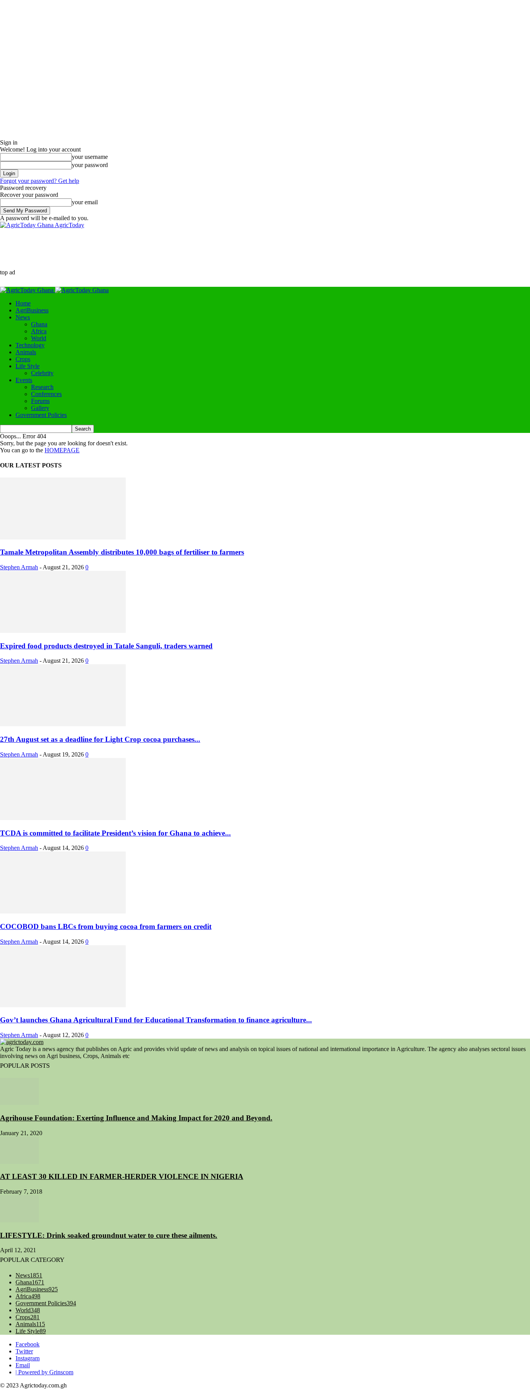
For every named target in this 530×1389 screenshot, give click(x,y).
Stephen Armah (19, 567)
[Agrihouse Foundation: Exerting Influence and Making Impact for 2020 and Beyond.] (19, 1102)
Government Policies (41, 415)
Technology (30, 345)
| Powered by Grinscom (44, 1372)
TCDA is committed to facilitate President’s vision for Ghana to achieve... (115, 833)
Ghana (39, 324)
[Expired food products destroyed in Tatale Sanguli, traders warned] (63, 630)
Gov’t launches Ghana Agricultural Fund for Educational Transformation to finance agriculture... (156, 1020)
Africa (39, 331)
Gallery (40, 408)
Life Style (28, 366)
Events (24, 380)
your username (90, 156)
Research (42, 387)
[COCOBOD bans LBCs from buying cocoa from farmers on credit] (63, 911)
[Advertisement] (156, 257)
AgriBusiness (32, 310)
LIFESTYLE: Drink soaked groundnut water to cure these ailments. (108, 1235)
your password (90, 165)
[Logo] (27, 290)
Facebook (28, 1344)
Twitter (24, 1351)
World (38, 338)
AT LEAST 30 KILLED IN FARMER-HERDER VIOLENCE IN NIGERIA (121, 1176)
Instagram (28, 1358)
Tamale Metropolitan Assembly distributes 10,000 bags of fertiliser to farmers (122, 552)
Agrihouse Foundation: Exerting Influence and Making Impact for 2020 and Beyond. (136, 1118)
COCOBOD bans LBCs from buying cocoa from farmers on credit (105, 926)
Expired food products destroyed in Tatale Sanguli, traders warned (106, 646)
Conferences (46, 394)
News (23, 317)
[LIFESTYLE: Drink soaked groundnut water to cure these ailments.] (19, 1220)
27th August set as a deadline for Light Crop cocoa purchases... (100, 739)
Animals (26, 352)
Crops (23, 359)
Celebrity (42, 373)
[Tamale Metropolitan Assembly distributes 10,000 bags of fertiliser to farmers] (63, 537)
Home (23, 303)
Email (23, 1365)
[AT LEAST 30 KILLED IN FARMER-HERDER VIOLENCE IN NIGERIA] (19, 1161)
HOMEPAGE (62, 450)
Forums (40, 401)
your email (85, 202)
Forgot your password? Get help (39, 181)
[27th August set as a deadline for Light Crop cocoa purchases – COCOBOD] (63, 724)
